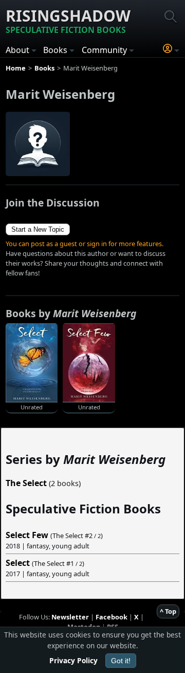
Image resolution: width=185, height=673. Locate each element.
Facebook (111, 617)
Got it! (121, 661)
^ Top (168, 611)
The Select (26, 483)
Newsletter (70, 617)
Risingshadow (68, 20)
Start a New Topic (37, 229)
